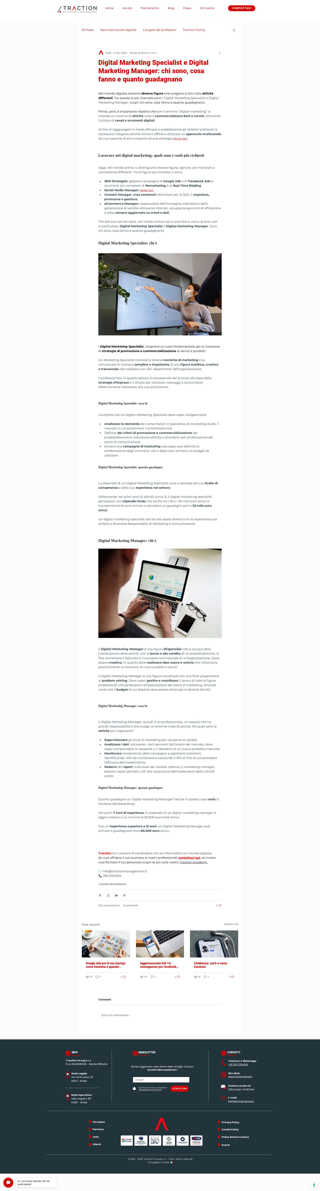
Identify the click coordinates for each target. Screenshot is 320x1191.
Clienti (96, 1144)
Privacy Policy (230, 1122)
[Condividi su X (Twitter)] (108, 895)
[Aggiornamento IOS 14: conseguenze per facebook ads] (160, 943)
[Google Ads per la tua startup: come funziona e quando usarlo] (106, 943)
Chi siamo (98, 1122)
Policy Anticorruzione (235, 1137)
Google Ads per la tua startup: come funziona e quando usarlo (106, 964)
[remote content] (160, 155)
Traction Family (194, 30)
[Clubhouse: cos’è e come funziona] (214, 943)
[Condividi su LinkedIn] (116, 895)
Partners (98, 1129)
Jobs (95, 1136)
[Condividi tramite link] (124, 895)
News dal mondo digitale (118, 30)
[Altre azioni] (220, 53)
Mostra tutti (231, 924)
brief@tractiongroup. (240, 1101)
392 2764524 (240, 1064)
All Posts (88, 30)
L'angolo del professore (159, 30)
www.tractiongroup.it (240, 1076)
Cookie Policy (230, 1129)
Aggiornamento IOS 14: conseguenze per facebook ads (158, 964)
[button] (234, 30)
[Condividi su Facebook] (100, 895)
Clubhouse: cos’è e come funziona (210, 964)
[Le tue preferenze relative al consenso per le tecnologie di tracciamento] (314, 1185)
